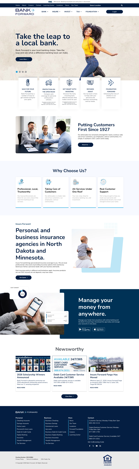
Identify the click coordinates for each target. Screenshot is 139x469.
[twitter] (93, 446)
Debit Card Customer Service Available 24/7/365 (69, 376)
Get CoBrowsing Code (96, 442)
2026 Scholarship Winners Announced (31, 376)
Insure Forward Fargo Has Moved (104, 376)
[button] (121, 5)
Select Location (95, 5)
